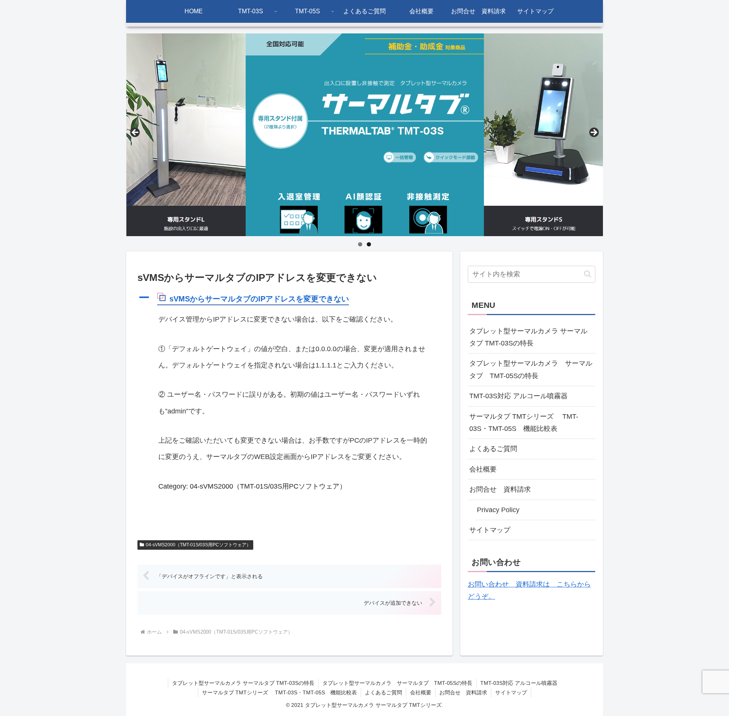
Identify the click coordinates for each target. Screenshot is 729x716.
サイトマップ (489, 530)
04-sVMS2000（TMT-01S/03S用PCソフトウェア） (198, 544)
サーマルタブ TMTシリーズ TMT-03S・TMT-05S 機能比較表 (523, 422)
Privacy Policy (498, 510)
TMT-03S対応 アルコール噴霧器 (518, 396)
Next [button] (593, 133)
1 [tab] (360, 244)
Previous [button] (135, 133)
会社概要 (483, 469)
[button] (289, 299)
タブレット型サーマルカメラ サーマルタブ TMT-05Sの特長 (530, 369)
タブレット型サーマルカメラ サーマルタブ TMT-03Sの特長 (528, 337)
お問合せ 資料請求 (500, 489)
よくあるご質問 (493, 449)
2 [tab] (369, 244)
